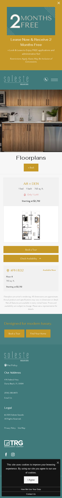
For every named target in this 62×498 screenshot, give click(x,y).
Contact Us (31, 494)
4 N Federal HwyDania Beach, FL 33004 (13, 381)
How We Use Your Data (31, 489)
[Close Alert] (58, 4)
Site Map (21, 427)
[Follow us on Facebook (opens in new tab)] (6, 454)
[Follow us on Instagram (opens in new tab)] (12, 454)
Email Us (8, 397)
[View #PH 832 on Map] (8, 270)
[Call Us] (46, 80)
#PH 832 (17, 270)
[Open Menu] (54, 80)
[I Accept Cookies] (58, 463)
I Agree (31, 480)
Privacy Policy (10, 427)
